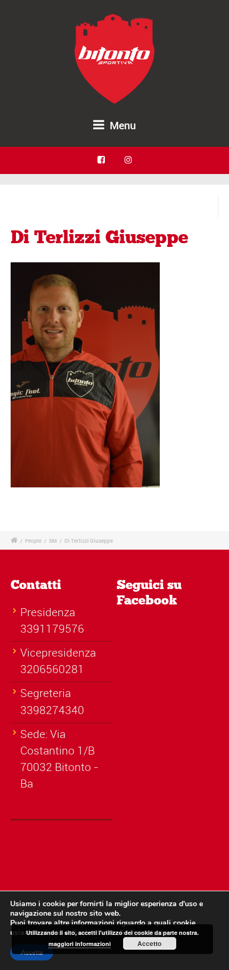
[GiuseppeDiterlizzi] (85, 378)
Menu (121, 125)
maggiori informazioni (79, 944)
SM (53, 540)
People (33, 540)
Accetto (149, 943)
